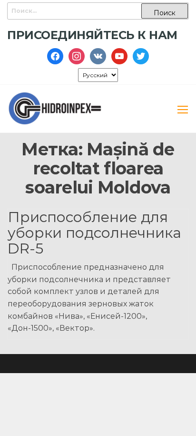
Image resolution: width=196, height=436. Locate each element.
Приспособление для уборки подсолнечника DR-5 (94, 232)
